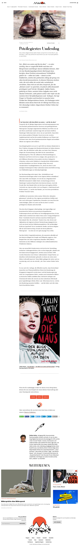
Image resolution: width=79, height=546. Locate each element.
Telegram (27, 537)
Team (35, 539)
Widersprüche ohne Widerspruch (13, 501)
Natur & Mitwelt (42, 6)
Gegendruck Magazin (39, 541)
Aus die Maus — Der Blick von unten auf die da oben (41, 366)
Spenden (33, 397)
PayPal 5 (39, 397)
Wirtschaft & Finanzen (22, 6)
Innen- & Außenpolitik (12, 6)
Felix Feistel (9, 507)
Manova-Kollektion (30, 412)
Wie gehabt (56, 507)
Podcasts (38, 537)
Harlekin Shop (48, 541)
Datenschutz (48, 539)
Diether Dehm (24, 111)
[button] (21, 416)
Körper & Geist (59, 6)
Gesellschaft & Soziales (33, 6)
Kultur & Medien (50, 6)
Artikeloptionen (50, 43)
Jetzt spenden (57, 522)
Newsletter (51, 537)
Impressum (41, 539)
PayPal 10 (46, 397)
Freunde (30, 539)
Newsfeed (45, 537)
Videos (33, 537)
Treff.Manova (30, 541)
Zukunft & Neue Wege (67, 6)
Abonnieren (22, 523)
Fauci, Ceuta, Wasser (59, 487)
